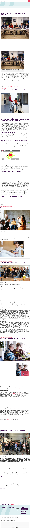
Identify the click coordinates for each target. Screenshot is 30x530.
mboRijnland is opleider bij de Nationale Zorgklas (12, 338)
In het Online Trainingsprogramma (16, 393)
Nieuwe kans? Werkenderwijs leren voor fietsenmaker (13, 430)
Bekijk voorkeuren (15, 527)
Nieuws (15, 86)
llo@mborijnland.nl (9, 419)
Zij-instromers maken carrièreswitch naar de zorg (12, 262)
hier (20, 238)
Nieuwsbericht (18, 86)
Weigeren (15, 525)
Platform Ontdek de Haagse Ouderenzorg (10, 207)
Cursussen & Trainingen (11, 86)
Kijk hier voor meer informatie (17, 388)
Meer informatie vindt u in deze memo (20, 408)
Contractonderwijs (6, 86)
